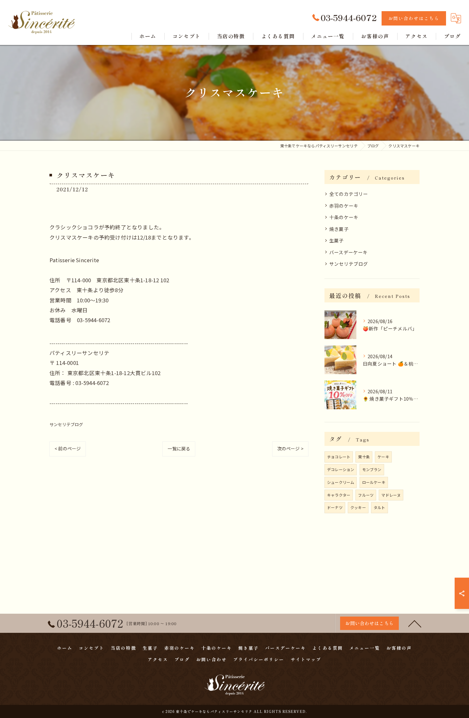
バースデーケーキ (348, 252)
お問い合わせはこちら (413, 18)
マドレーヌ (391, 495)
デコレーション (340, 469)
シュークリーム (340, 482)
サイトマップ (306, 659)
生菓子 (336, 240)
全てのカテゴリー (348, 193)
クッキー (358, 507)
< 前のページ (68, 448)
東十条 (364, 456)
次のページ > (290, 448)
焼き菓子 (339, 229)
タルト (379, 507)
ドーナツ (335, 507)
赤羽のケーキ (343, 205)
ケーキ (383, 456)
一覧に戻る (179, 448)
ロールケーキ (373, 482)
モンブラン (372, 469)
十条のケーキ (343, 217)
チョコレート (338, 456)
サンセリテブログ (66, 424)
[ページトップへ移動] (414, 623)
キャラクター (338, 495)
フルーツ (366, 495)
